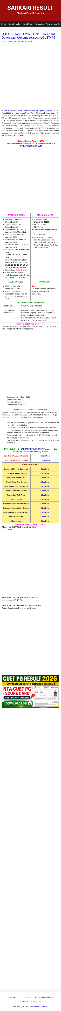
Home (3, 24)
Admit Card (27, 24)
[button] (59, 24)
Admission (39, 24)
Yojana (49, 24)
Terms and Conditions (44, 997)
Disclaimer (27, 997)
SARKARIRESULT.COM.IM (32, 449)
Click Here (45, 486)
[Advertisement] (30, 77)
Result (11, 24)
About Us (24, 1001)
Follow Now (45, 456)
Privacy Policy (14, 997)
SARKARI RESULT (30, 7)
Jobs (18, 24)
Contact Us (36, 1001)
